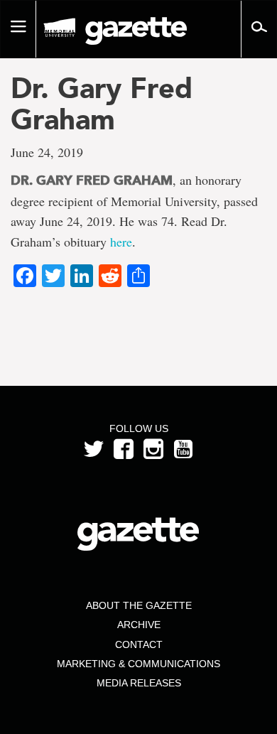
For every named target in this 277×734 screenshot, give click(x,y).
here (121, 241)
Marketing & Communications (138, 663)
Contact (139, 644)
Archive (139, 624)
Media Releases (139, 683)
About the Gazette (139, 605)
